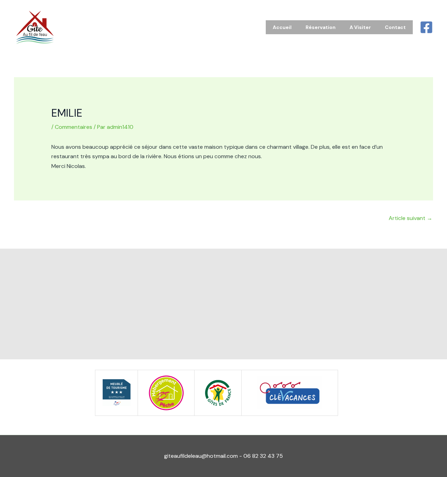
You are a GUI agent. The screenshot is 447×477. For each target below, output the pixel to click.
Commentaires (73, 127)
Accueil (282, 27)
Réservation (321, 27)
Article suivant (410, 218)
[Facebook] (426, 27)
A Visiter (360, 27)
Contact (395, 27)
